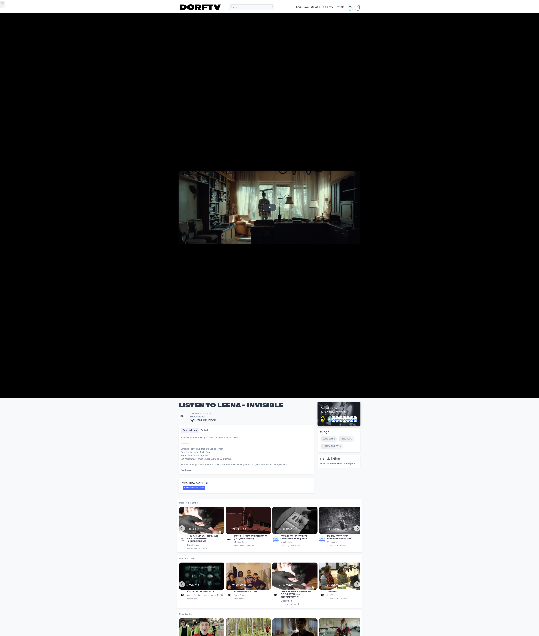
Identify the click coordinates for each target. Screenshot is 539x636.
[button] (350, 7)
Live (299, 7)
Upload (315, 7)
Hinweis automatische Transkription (337, 463)
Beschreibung (190, 430)
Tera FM (332, 591)
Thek (340, 7)
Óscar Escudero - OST (201, 591)
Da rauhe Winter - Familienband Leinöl (340, 537)
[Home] (201, 7)
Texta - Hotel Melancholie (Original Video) (250, 537)
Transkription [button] (330, 458)
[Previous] (182, 528)
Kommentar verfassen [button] (194, 488)
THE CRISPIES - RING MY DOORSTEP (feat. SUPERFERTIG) (203, 538)
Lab (306, 7)
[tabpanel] (246, 454)
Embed (204, 430)
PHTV (330, 595)
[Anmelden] (358, 7)
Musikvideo (329, 408)
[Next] (357, 528)
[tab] (190, 430)
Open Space (240, 595)
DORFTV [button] (328, 7)
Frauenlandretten (245, 591)
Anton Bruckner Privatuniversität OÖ (205, 595)
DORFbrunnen (205, 420)
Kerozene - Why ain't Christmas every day (293, 537)
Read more (186, 470)
